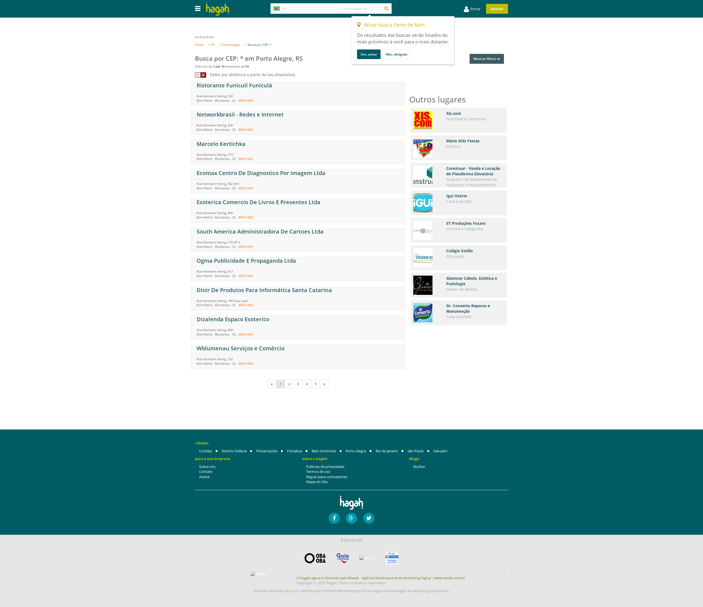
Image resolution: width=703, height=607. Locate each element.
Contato (206, 471)
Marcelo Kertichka (221, 144)
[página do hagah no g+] (351, 518)
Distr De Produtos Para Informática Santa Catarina (264, 290)
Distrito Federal (234, 450)
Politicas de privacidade (325, 466)
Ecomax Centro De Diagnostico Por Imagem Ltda (261, 173)
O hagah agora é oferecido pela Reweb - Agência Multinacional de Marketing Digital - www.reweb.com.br (381, 577)
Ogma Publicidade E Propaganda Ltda (246, 260)
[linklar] (367, 558)
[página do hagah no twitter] (368, 518)
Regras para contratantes (326, 476)
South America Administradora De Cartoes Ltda (260, 231)
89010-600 (246, 100)
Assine (497, 8)
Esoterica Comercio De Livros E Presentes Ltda (258, 202)
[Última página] (324, 384)
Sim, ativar (369, 54)
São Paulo (416, 450)
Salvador (440, 450)
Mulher (419, 466)
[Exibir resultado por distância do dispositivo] (200, 75)
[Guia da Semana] (343, 558)
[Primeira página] (271, 384)
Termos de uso (318, 471)
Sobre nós (207, 466)
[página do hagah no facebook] (334, 518)
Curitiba (205, 450)
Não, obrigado (396, 54)
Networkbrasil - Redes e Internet (240, 114)
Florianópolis (266, 450)
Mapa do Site (317, 481)
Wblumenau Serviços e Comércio (240, 348)
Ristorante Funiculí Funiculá (234, 85)
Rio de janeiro (387, 450)
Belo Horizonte (324, 450)
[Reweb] (259, 574)
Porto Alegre (356, 450)
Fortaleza (294, 450)
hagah (217, 9)
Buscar (386, 8)
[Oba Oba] (315, 558)
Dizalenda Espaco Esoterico (233, 319)
